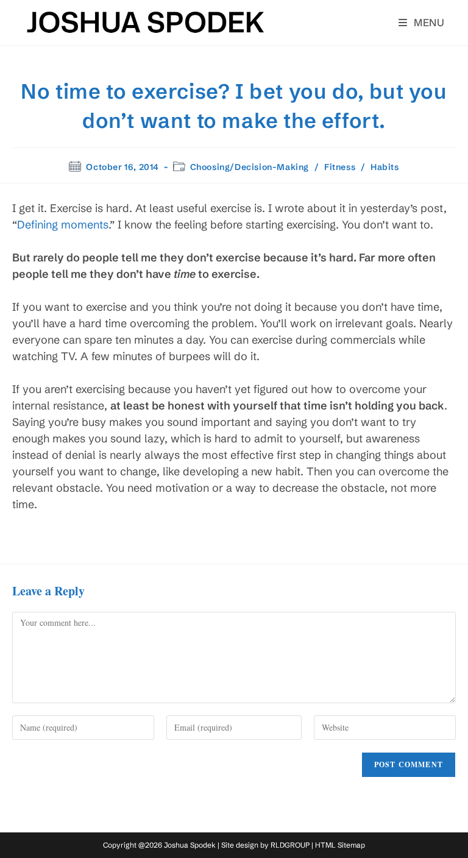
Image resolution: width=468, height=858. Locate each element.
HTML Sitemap (340, 844)
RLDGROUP (290, 844)
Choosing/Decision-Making (249, 166)
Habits (384, 166)
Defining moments (62, 225)
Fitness (339, 166)
